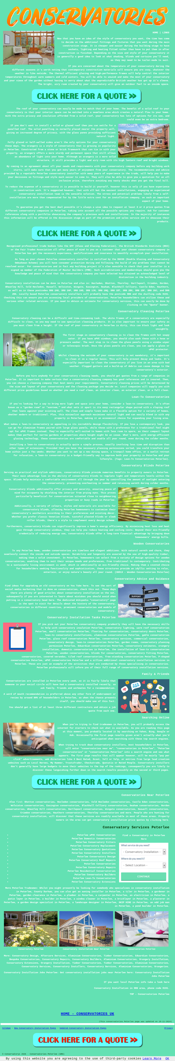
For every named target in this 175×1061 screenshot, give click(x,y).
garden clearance (34, 895)
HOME (155, 32)
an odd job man (159, 902)
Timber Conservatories (118, 955)
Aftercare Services (53, 955)
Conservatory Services (36, 966)
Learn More (152, 1058)
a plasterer (157, 898)
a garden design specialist (35, 902)
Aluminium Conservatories (84, 955)
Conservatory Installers (69, 966)
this (91, 589)
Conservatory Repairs (56, 959)
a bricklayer (123, 898)
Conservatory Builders (86, 959)
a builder (48, 898)
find (19, 802)
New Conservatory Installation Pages (35, 1028)
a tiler (127, 891)
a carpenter (103, 895)
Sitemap (6, 1028)
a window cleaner (85, 898)
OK (167, 1058)
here (85, 585)
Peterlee (66, 283)
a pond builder (142, 906)
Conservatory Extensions (22, 963)
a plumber (70, 895)
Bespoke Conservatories (24, 959)
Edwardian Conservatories (151, 955)
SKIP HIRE (125, 902)
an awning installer (91, 891)
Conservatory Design (25, 955)
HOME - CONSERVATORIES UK (87, 1014)
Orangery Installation (153, 959)
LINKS (165, 32)
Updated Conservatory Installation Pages (83, 1028)
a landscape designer (86, 902)
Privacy (168, 1028)
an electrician (139, 895)
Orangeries (161, 966)
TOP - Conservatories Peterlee (149, 994)
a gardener (158, 891)
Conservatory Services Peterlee (136, 827)
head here (48, 600)
